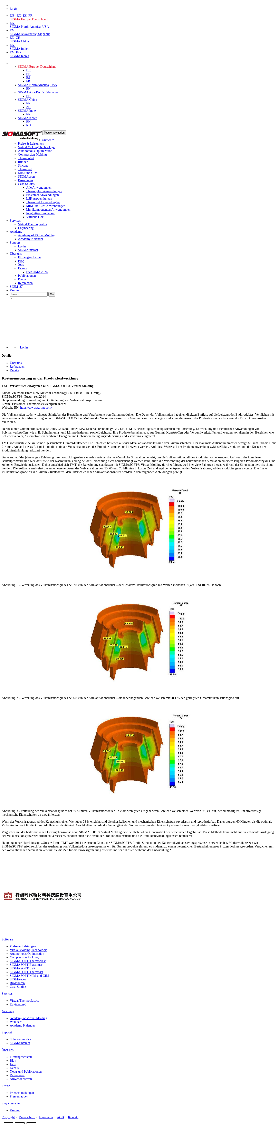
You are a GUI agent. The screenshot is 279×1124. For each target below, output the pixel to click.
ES (25, 15)
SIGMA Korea (19, 56)
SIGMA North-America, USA (29, 26)
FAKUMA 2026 (37, 272)
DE (12, 15)
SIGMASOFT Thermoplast (28, 961)
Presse (22, 279)
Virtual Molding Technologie (36, 147)
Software (48, 140)
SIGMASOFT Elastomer (26, 964)
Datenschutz (27, 1117)
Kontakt (15, 290)
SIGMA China (19, 41)
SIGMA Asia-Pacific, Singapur (30, 34)
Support (15, 242)
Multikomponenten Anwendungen (48, 209)
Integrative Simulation (40, 213)
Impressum (46, 1117)
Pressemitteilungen (22, 1092)
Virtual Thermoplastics (32, 224)
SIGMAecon (18, 979)
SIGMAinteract (28, 250)
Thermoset (25, 169)
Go (52, 294)
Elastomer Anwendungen (42, 195)
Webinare (16, 1021)
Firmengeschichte (29, 257)
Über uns (16, 253)
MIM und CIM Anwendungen (45, 206)
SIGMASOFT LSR (23, 968)
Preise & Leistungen (31, 143)
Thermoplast (26, 158)
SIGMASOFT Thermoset (26, 972)
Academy (16, 231)
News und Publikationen (26, 1071)
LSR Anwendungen (39, 198)
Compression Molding (32, 154)
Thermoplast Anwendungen (44, 191)
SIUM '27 (16, 286)
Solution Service (20, 1039)
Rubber (23, 162)
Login (22, 246)
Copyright (8, 1117)
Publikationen (27, 275)
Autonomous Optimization (35, 151)
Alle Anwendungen (38, 187)
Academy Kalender (30, 239)
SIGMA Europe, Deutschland (29, 19)
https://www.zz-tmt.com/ (36, 407)
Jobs (21, 264)
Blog (21, 261)
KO (19, 52)
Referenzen (25, 283)
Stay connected (11, 1103)
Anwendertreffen (21, 1079)
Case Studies (26, 184)
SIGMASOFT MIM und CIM (29, 975)
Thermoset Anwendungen (43, 202)
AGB (60, 1117)
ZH (18, 37)
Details (14, 370)
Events (22, 268)
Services (15, 220)
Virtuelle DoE (35, 217)
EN (19, 15)
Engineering (26, 228)
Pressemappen (19, 1096)
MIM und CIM (27, 173)
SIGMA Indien (19, 48)
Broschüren (25, 180)
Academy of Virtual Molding (36, 235)
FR (30, 15)
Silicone (23, 165)
